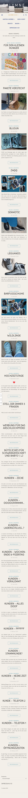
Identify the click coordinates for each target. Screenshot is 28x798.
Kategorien (3, 776)
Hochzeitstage (14, 375)
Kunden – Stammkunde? (14, 652)
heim (8, 42)
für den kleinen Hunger (14, 46)
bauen (17, 23)
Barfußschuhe (14, 293)
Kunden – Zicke (14, 477)
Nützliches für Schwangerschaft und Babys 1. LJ (14, 453)
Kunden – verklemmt (14, 580)
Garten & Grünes (8, 19)
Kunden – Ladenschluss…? (14, 526)
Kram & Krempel (16, 42)
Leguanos (14, 253)
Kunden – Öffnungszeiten (14, 746)
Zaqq (14, 170)
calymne (14, 5)
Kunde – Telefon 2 (14, 700)
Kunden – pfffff (14, 628)
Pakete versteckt (14, 88)
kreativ (10, 23)
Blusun (14, 128)
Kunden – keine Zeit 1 (14, 677)
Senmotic (14, 212)
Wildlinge (14, 335)
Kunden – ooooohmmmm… (14, 501)
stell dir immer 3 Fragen (14, 405)
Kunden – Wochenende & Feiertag (14, 553)
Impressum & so (15, 27)
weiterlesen (14, 80)
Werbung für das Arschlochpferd (14, 427)
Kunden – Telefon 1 (14, 723)
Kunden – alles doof (14, 605)
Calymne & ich (12, 15)
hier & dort (21, 19)
